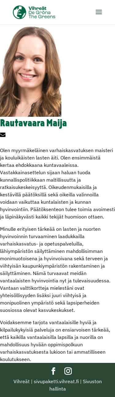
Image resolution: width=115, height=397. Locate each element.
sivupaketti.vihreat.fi (56, 381)
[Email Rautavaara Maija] (3, 135)
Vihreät (21, 381)
